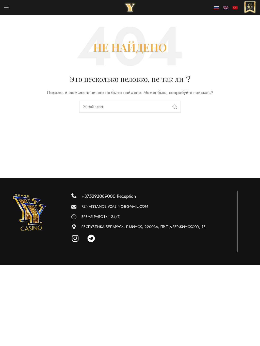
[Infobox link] (249, 8)
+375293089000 (99, 196)
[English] (225, 7)
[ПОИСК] (175, 107)
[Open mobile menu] (6, 8)
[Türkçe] (235, 7)
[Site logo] (130, 7)
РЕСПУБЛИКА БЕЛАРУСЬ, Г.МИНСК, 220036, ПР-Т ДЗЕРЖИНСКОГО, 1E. (144, 226)
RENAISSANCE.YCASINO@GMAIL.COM (115, 206)
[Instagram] (79, 242)
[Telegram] (95, 242)
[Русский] (216, 7)
